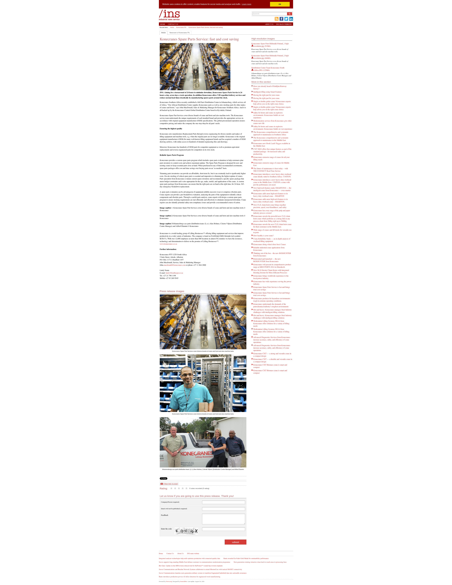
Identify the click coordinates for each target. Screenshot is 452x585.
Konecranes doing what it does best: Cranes (269, 244)
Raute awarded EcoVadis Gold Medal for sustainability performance (246, 558)
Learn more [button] (246, 4)
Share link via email (171, 484)
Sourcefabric (183, 581)
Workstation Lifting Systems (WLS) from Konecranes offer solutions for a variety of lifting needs (271, 323)
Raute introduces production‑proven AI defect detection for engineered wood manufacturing (189, 576)
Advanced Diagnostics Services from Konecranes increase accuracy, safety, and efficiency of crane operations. (271, 339)
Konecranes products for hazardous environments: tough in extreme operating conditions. (271, 299)
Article (163, 33)
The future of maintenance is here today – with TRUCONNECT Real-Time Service (270, 169)
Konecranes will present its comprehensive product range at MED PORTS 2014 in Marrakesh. (272, 265)
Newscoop (169, 581)
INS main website (284, 24)
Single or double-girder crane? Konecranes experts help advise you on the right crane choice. (272, 102)
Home (162, 24)
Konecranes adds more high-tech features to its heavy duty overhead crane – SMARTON (270, 194)
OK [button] (280, 4)
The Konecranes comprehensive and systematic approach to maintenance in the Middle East (270, 138)
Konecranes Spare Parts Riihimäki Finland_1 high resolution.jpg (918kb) (270, 44)
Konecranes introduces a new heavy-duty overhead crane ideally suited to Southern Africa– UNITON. (272, 175)
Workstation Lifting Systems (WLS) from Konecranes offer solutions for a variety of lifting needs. (271, 331)
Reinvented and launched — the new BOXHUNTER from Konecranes (267, 260)
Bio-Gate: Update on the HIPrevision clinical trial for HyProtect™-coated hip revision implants (191, 566)
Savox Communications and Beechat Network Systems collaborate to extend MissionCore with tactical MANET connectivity (200, 569)
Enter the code (166, 528)
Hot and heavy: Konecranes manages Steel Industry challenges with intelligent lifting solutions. (272, 310)
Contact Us (173, 24)
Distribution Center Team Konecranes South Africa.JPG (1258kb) (267, 68)
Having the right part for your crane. (266, 95)
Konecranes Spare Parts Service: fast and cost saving (206, 27)
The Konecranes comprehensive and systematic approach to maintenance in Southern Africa (270, 133)
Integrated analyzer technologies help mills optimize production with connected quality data (189, 558)
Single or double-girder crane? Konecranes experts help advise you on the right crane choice (272, 108)
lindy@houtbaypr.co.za (174, 273)
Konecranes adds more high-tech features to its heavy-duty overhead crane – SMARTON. (270, 200)
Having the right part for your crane (266, 98)
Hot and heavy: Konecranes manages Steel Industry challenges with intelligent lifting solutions (272, 316)
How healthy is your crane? (263, 235)
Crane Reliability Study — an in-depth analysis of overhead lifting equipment (271, 239)
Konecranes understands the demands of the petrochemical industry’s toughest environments (271, 305)
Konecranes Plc (181, 27)
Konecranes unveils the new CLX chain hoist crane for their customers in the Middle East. (272, 225)
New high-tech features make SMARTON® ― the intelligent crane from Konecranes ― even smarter (272, 189)
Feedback (164, 515)
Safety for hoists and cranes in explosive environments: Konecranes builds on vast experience (272, 127)
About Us (269, 24)
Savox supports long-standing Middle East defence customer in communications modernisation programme (194, 562)
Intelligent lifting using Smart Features (267, 92)
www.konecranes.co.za (168, 244)
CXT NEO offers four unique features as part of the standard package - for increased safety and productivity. (272, 151)
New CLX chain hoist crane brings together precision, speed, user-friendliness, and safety (270, 206)
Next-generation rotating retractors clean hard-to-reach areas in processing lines (260, 562)
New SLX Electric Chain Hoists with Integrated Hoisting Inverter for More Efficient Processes (271, 271)
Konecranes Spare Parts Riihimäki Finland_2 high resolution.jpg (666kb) (270, 56)
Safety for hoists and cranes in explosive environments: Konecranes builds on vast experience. (268, 115)
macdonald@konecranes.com (175, 265)
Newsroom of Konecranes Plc (180, 33)
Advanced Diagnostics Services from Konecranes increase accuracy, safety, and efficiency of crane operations (271, 347)
